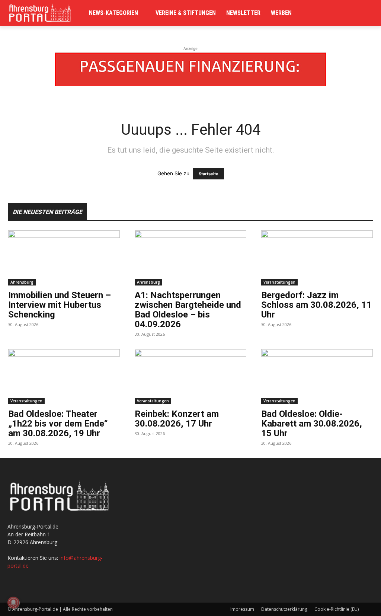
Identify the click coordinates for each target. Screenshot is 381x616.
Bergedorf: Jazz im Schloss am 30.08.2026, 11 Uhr (316, 305)
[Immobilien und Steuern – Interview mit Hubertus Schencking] (64, 257)
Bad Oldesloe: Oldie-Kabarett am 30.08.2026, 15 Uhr (311, 423)
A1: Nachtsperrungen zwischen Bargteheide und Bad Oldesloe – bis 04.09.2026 (188, 309)
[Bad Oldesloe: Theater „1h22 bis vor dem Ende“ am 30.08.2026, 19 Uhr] (64, 376)
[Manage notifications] (13, 603)
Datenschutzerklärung (284, 609)
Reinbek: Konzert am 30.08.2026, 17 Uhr (177, 419)
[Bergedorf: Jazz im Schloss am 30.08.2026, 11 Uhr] (317, 257)
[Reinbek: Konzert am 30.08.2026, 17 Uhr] (190, 376)
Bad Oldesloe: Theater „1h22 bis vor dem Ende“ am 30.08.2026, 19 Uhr (58, 423)
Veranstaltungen (279, 282)
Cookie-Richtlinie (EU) (336, 609)
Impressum (242, 609)
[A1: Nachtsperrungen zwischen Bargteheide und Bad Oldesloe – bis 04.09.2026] (190, 257)
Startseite (208, 173)
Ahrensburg (21, 282)
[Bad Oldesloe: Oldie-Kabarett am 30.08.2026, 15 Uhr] (317, 376)
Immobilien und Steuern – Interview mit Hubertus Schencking (59, 305)
